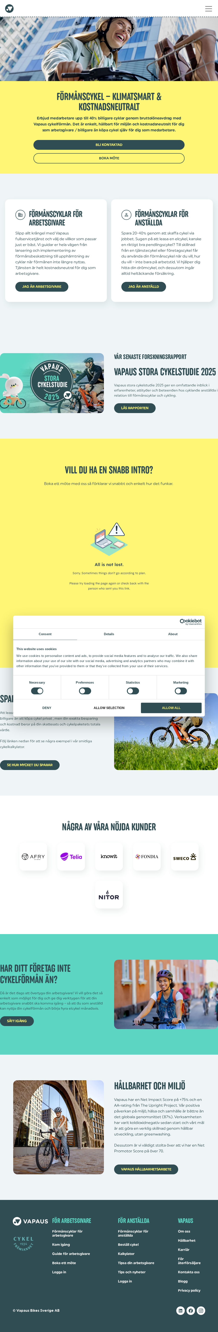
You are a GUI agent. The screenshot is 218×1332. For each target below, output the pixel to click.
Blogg (183, 1281)
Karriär (183, 1250)
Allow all (171, 708)
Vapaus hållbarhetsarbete (146, 1169)
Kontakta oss (189, 1272)
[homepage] (9, 8)
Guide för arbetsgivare (71, 1254)
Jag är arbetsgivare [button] (41, 286)
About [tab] (173, 634)
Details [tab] (109, 634)
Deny (46, 708)
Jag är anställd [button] (143, 286)
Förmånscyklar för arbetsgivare (67, 1233)
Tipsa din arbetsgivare (136, 1263)
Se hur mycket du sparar (30, 765)
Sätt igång (17, 1021)
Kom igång (61, 1244)
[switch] (85, 691)
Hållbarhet (186, 1240)
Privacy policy (189, 1290)
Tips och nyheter (132, 1272)
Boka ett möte (64, 1263)
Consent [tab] (45, 634)
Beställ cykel (128, 1244)
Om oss (184, 1231)
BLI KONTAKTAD (109, 145)
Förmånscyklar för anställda (133, 1233)
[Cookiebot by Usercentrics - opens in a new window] (183, 622)
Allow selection (109, 708)
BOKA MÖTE (109, 158)
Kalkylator (126, 1254)
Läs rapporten (135, 408)
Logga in (59, 1272)
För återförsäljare (189, 1261)
